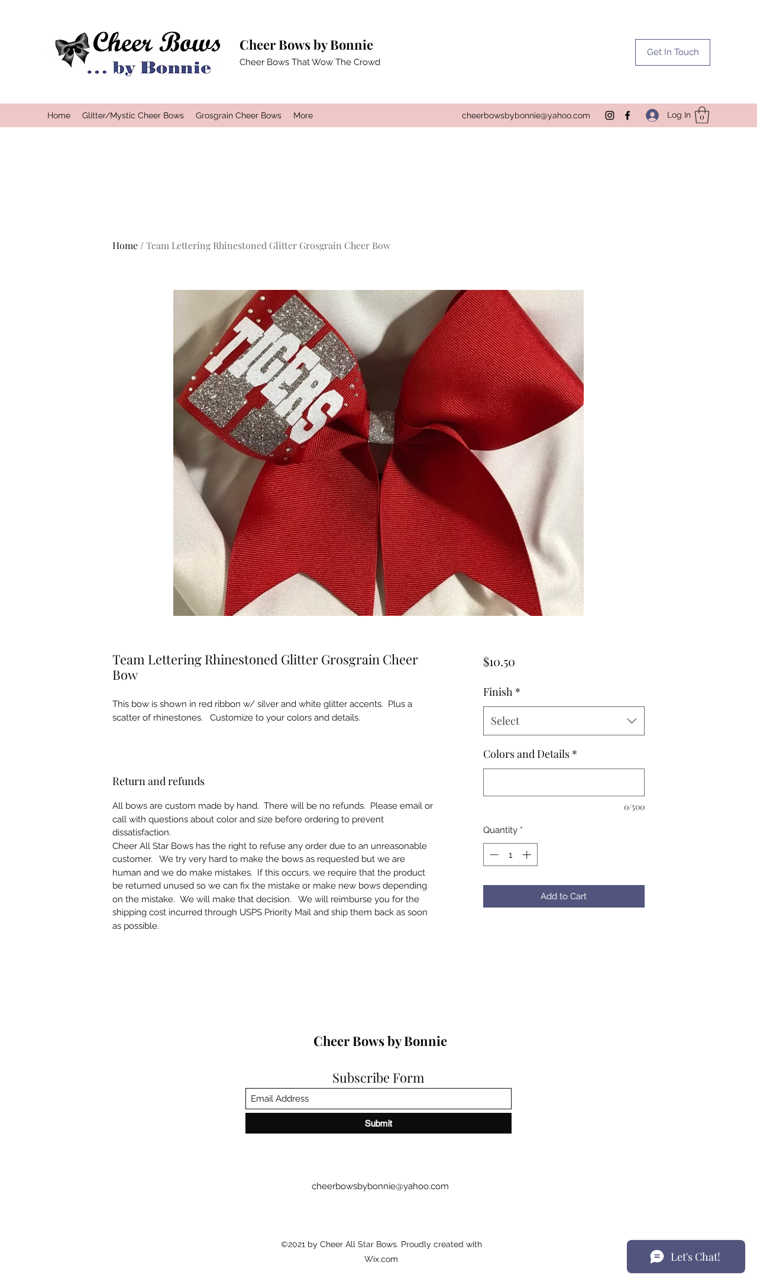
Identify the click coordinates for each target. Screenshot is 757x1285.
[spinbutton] (510, 855)
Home (125, 245)
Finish (501, 692)
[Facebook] (627, 115)
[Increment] (528, 855)
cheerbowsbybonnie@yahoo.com (526, 115)
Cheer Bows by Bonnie (306, 44)
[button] (672, 52)
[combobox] (564, 721)
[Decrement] (493, 855)
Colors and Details (530, 754)
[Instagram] (610, 115)
